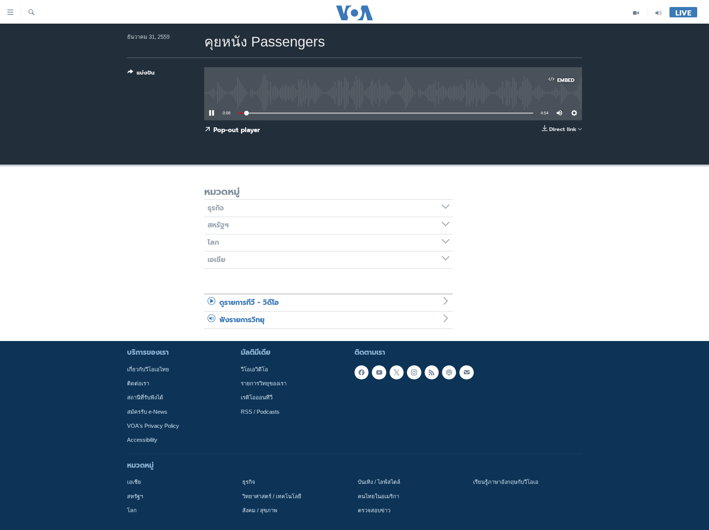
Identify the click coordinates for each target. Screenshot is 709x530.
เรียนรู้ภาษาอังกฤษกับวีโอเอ (505, 482)
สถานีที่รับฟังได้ (145, 397)
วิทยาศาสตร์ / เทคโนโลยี (271, 496)
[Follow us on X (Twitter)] (397, 372)
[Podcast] (449, 372)
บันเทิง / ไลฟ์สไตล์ (379, 482)
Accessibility (142, 440)
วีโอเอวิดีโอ (254, 369)
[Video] (636, 12)
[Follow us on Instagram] (414, 372)
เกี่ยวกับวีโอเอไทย (148, 369)
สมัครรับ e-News (147, 412)
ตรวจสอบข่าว (374, 510)
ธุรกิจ (248, 482)
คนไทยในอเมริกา (378, 496)
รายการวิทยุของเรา (264, 383)
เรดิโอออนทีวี (257, 397)
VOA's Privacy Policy (153, 426)
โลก (132, 510)
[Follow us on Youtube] (379, 372)
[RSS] (432, 372)
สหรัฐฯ (135, 496)
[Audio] (658, 12)
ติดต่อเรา (138, 383)
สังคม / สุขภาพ (259, 510)
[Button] (141, 74)
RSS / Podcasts (260, 412)
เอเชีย (134, 482)
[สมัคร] (466, 372)
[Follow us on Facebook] (361, 372)
